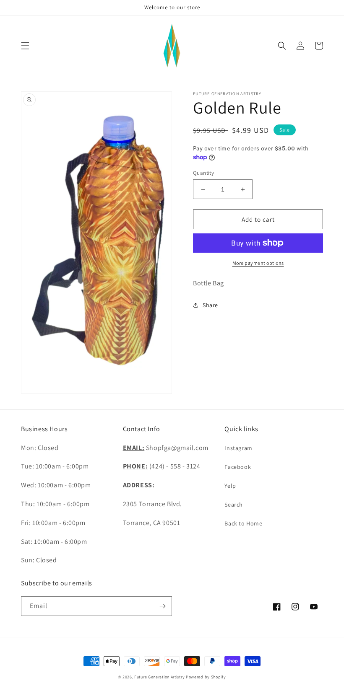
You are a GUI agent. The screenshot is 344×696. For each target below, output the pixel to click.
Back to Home (243, 523)
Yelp (230, 485)
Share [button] (210, 305)
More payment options (258, 263)
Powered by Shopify (206, 677)
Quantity (203, 172)
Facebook (237, 467)
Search (233, 504)
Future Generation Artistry (159, 677)
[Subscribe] (162, 606)
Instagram (238, 448)
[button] (25, 45)
